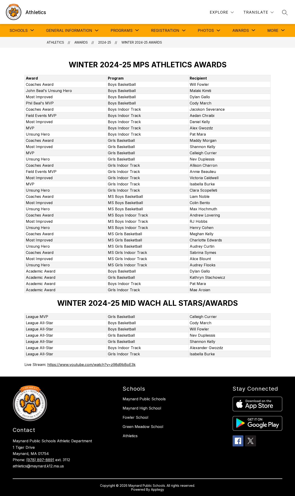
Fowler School (135, 417)
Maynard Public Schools (144, 399)
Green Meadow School (143, 426)
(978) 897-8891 (40, 459)
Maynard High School (142, 408)
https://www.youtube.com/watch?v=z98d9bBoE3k (91, 364)
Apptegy (157, 489)
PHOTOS (206, 30)
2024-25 (104, 42)
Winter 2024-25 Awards (141, 42)
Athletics (55, 42)
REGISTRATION (165, 30)
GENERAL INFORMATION (69, 30)
